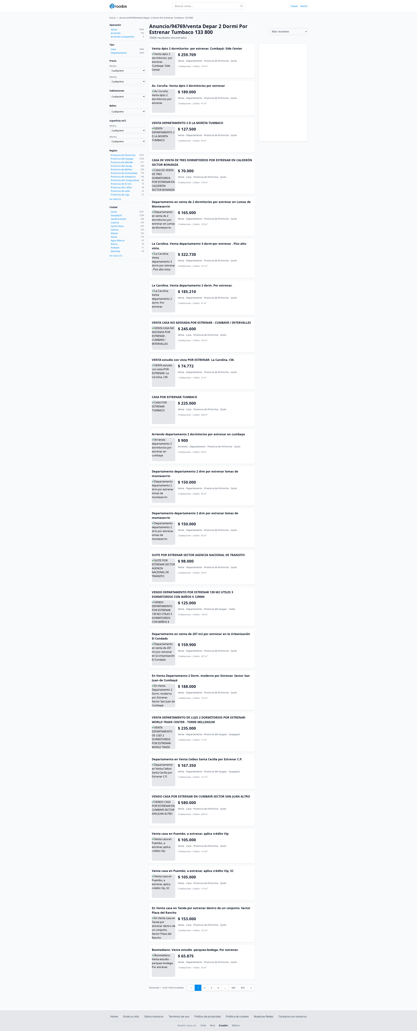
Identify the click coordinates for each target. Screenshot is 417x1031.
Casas (294, 6)
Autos (304, 6)
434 (233, 987)
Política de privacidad (207, 1016)
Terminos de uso (179, 1016)
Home (114, 1016)
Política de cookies (237, 1016)
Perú (212, 1025)
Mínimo (112, 66)
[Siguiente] (251, 988)
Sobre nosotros (154, 1016)
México (236, 1025)
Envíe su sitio (131, 1016)
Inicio (112, 17)
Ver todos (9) (115, 199)
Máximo (113, 77)
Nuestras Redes (263, 1016)
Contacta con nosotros (293, 1016)
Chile (203, 1025)
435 (243, 987)
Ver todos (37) (115, 256)
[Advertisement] (283, 92)
